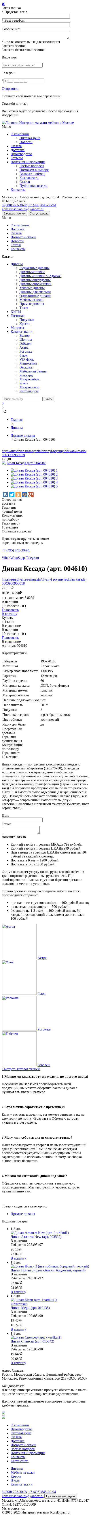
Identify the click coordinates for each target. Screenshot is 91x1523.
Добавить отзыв (14, 837)
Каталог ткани (21, 331)
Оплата (16, 146)
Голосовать (10, 610)
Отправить (10, 88)
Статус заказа (39, 213)
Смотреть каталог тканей (21, 1069)
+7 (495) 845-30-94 (42, 205)
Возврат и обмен (32, 174)
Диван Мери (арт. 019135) (30, 1308)
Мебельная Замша (32, 371)
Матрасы (17, 327)
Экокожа (25, 367)
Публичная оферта (33, 186)
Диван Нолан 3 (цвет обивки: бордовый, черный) (48, 1270)
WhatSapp (17, 558)
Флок (23, 355)
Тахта (23, 308)
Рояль (23, 383)
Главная (17, 419)
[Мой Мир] (24, 494)
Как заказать (28, 178)
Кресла (16, 1476)
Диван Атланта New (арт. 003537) (36, 1237)
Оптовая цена (29, 138)
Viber (5, 558)
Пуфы (15, 1480)
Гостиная (17, 316)
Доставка (18, 150)
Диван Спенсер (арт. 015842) (32, 1341)
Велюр (24, 335)
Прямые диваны (31, 304)
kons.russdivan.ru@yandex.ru (23, 209)
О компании (20, 134)
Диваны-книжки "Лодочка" (40, 276)
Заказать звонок (14, 46)
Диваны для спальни (35, 292)
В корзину (9, 614)
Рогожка (25, 351)
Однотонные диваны (35, 296)
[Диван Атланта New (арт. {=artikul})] (40, 1233)
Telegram (32, 558)
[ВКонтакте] (5, 494)
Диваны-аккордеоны (35, 280)
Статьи (24, 182)
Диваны (17, 264)
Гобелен (25, 343)
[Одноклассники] (18, 494)
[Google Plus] (31, 494)
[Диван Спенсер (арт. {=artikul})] (36, 1337)
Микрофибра (29, 379)
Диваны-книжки (32, 272)
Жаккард (26, 375)
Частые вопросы (31, 166)
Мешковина (28, 363)
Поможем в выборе (34, 170)
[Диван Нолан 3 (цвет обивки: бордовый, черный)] (50, 1266)
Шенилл (25, 339)
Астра (23, 347)
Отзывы (17, 158)
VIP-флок (26, 359)
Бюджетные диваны (34, 268)
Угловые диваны (32, 288)
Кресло (24, 323)
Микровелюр (29, 387)
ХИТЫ (16, 312)
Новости (25, 142)
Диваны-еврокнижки (35, 284)
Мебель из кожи (31, 300)
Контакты (18, 190)
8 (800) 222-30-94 (14, 205)
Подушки (26, 320)
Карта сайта (19, 1461)
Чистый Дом (28, 391)
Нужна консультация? (60, 1496)
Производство (21, 154)
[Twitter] (11, 494)
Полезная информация (28, 162)
